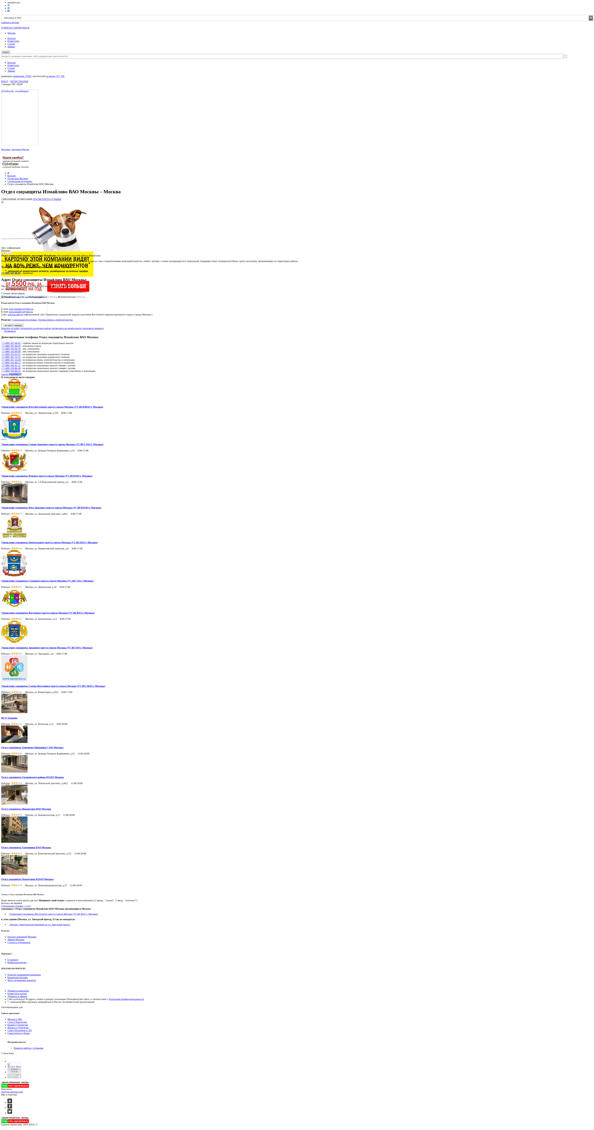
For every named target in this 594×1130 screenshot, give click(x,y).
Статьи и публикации (18, 942)
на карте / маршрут (13, 325)
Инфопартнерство (17, 962)
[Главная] (8, 173)
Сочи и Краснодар (17, 1022)
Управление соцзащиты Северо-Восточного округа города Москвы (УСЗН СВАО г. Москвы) (53, 686)
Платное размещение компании (24, 974)
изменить (10, 22)
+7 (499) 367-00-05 (11, 273)
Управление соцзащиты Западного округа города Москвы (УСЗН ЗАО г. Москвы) (47, 647)
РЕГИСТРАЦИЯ (19, 81)
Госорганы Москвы (17, 178)
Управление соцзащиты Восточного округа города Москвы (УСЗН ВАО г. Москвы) (48, 613)
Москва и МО (14, 1019)
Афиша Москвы (15, 939)
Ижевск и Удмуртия (17, 1027)
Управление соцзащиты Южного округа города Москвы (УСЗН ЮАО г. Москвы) (46, 476)
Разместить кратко (17, 993)
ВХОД (4, 81)
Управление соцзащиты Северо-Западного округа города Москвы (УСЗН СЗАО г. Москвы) (52, 444)
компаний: (22, 76)
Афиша (11, 46)
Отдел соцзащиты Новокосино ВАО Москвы (26, 809)
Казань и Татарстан (17, 1025)
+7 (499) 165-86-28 (11, 368)
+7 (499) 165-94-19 (11, 348)
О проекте (12, 959)
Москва (11, 33)
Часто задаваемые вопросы (21, 980)
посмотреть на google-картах (67, 328)
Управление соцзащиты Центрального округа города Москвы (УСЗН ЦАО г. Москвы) (49, 542)
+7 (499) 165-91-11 (10, 365)
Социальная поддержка (19, 181)
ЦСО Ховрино (9, 718)
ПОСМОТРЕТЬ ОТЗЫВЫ (47, 199)
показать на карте (10, 328)
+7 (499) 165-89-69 (11, 351)
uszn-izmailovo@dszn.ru (21, 309)
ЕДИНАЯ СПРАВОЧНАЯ (15, 27)
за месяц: (55, 76)
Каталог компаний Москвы (21, 936)
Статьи (11, 44)
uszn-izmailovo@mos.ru (21, 311)
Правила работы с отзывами (28, 1048)
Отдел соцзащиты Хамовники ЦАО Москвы (26, 847)
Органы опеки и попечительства (55, 319)
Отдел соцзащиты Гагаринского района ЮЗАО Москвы (32, 777)
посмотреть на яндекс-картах (35, 328)
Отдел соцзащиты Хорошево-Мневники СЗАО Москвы (32, 747)
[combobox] (297, 18)
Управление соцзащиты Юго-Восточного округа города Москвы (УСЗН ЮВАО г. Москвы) (52, 407)
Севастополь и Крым (18, 1033)
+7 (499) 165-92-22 (11, 354)
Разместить (13, 41)
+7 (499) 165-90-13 (11, 362)
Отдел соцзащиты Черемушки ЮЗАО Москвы (27, 879)
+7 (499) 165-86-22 (11, 371)
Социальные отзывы (16, 906)
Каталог (11, 38)
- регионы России (15, 149)
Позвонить (9, 331)
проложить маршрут (93, 328)
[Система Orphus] (15, 168)
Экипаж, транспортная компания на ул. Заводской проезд (39, 924)
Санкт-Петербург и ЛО (19, 1030)
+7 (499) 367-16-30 (11, 360)
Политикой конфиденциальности (126, 999)
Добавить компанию (18, 990)
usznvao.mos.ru (15, 314)
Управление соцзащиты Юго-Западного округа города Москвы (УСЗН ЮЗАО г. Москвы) (51, 507)
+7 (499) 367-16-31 (11, 357)
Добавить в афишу (17, 996)
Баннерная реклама (17, 977)
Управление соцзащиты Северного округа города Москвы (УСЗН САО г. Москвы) (47, 581)
